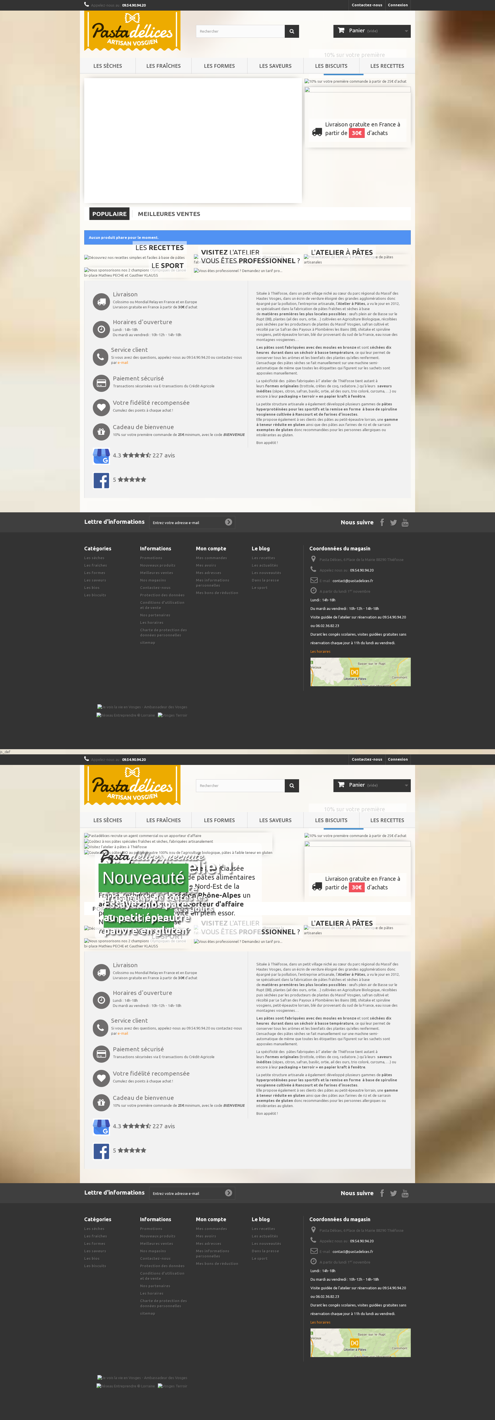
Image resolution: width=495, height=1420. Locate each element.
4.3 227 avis (144, 455)
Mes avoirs (206, 565)
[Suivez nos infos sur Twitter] (393, 522)
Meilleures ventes (156, 573)
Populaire (109, 213)
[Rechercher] (292, 31)
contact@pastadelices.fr (353, 581)
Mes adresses (208, 573)
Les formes (219, 65)
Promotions (151, 558)
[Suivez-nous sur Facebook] (382, 522)
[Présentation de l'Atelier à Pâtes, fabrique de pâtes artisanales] (357, 259)
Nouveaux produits (158, 565)
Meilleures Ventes (169, 213)
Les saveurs (275, 65)
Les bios (92, 588)
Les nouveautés (266, 573)
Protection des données (162, 595)
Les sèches (107, 65)
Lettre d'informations (114, 521)
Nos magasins (153, 580)
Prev (277, 192)
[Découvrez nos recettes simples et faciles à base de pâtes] (134, 257)
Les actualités (265, 565)
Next (291, 192)
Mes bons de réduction (217, 593)
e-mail (123, 362)
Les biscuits (331, 65)
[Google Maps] (361, 672)
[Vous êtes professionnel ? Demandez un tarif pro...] (238, 270)
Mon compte (211, 548)
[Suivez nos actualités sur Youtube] (405, 522)
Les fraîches (163, 65)
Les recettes (387, 65)
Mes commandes (211, 558)
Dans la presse (265, 580)
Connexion (398, 5)
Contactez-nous (367, 5)
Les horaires (152, 622)
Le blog (261, 548)
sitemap (147, 642)
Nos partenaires (155, 615)
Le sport (260, 588)
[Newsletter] (228, 522)
